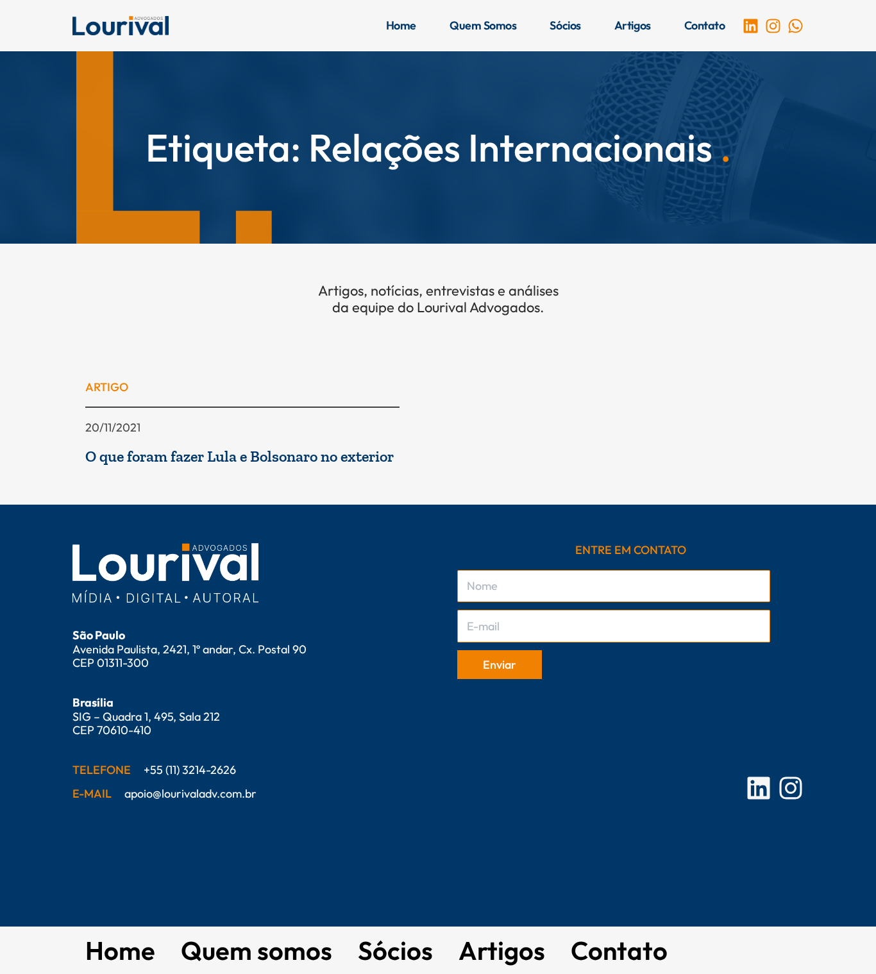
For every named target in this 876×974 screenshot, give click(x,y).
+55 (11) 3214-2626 (190, 769)
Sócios (565, 25)
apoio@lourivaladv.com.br (190, 793)
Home (401, 25)
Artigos (632, 25)
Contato (704, 25)
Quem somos (483, 25)
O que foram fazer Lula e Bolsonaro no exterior (239, 456)
